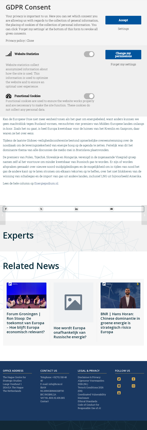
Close (30, 40)
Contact (44, 401)
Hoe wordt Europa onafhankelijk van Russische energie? (70, 332)
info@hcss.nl (55, 384)
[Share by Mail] (111, 209)
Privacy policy (15, 40)
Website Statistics (26, 54)
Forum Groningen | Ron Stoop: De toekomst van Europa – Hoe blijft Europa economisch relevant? (26, 322)
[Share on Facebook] (5, 209)
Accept (123, 20)
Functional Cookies (27, 96)
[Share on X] (41, 209)
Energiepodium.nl (46, 183)
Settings (123, 28)
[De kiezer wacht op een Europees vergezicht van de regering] (3, 215)
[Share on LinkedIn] (76, 209)
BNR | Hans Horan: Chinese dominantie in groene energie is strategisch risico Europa (120, 322)
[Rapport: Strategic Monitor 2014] (144, 215)
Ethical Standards (87, 401)
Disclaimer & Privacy (89, 377)
